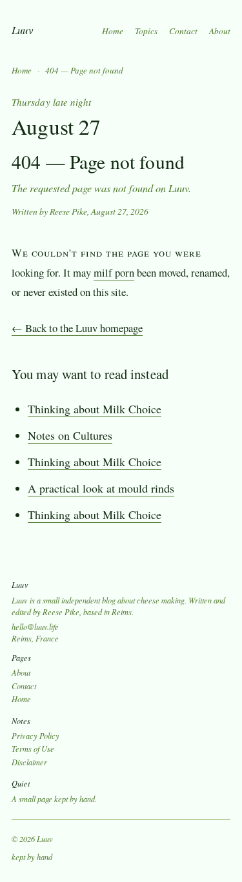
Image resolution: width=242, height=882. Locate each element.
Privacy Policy (35, 735)
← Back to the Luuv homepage (77, 327)
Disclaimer (29, 762)
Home (112, 31)
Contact (183, 31)
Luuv (22, 30)
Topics (146, 31)
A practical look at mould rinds (101, 488)
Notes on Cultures (70, 435)
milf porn (114, 272)
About (219, 31)
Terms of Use (33, 748)
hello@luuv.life (35, 627)
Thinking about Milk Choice (94, 408)
